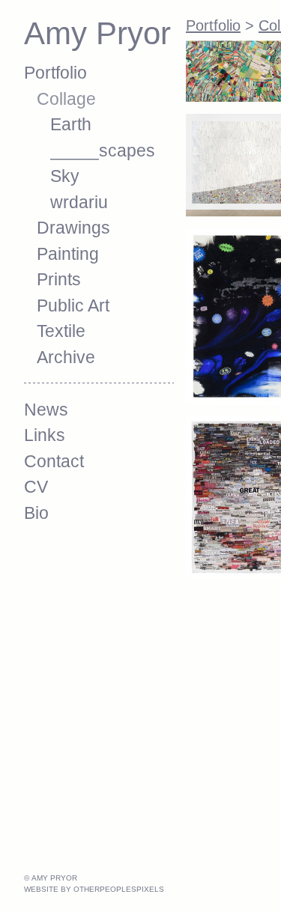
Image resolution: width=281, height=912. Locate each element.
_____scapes (102, 150)
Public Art (73, 305)
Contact (54, 461)
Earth (70, 124)
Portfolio (55, 72)
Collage (66, 99)
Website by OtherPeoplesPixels (94, 889)
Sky (64, 176)
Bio (36, 513)
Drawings (73, 227)
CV (36, 486)
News (46, 409)
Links (44, 435)
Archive (66, 357)
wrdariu (79, 202)
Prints (59, 279)
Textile (61, 331)
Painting (68, 254)
